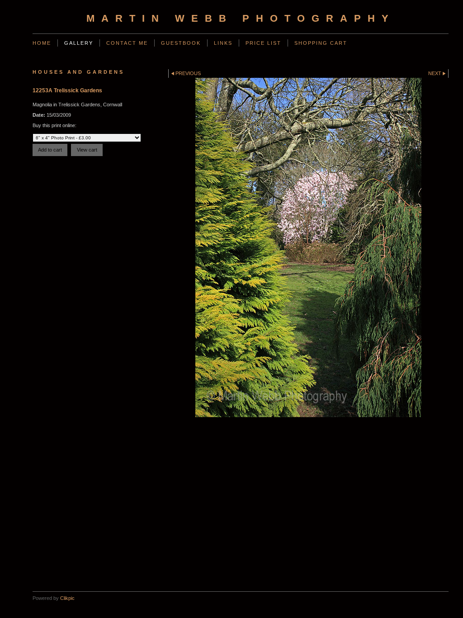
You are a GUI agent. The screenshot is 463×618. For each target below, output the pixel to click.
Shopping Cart (320, 43)
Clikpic (67, 598)
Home (42, 43)
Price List (263, 43)
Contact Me (127, 43)
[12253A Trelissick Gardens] (308, 247)
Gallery (78, 43)
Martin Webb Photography (240, 18)
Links (223, 43)
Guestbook (181, 43)
